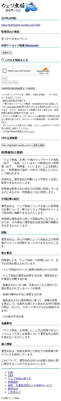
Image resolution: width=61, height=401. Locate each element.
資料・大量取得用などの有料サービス (30, 385)
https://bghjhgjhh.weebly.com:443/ (20, 25)
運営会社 (13, 388)
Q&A (10, 375)
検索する (7, 53)
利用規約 (13, 382)
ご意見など (14, 392)
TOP (10, 372)
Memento (32, 45)
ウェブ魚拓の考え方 (19, 378)
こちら (31, 131)
